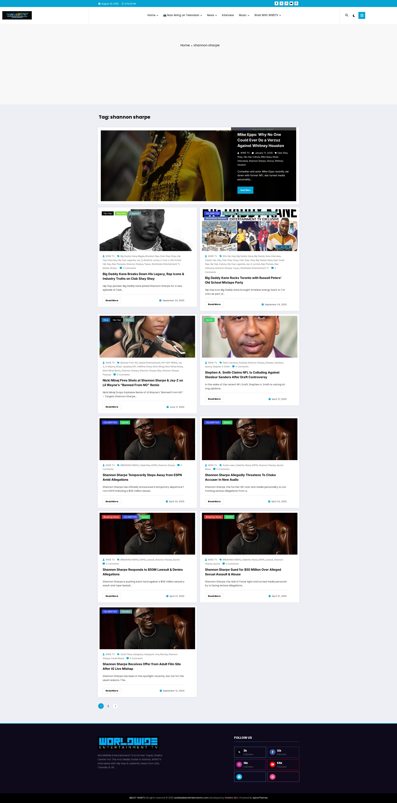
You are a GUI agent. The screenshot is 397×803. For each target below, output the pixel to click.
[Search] (346, 15)
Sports (209, 320)
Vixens (129, 320)
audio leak (228, 465)
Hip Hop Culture (252, 156)
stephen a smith (221, 366)
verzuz (270, 161)
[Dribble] (283, 777)
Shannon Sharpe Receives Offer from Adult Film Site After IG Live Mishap (142, 666)
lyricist (256, 264)
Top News (229, 213)
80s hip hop (229, 256)
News (210, 15)
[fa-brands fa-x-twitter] (281, 3)
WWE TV (245, 152)
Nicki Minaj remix (112, 370)
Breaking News (111, 517)
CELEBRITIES (242, 129)
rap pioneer (267, 264)
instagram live (151, 654)
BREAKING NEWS (129, 465)
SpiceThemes (260, 797)
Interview (228, 15)
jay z (139, 260)
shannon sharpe (257, 161)
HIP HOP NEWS (169, 362)
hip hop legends (127, 260)
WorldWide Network (216, 218)
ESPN (154, 465)
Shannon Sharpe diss (150, 370)
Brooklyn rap (152, 256)
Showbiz (261, 129)
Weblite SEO (231, 797)
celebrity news (243, 465)
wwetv (113, 268)
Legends (134, 213)
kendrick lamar (151, 260)
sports (208, 366)
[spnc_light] (354, 15)
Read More (245, 190)
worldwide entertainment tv (254, 268)
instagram (138, 654)
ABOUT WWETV (137, 797)
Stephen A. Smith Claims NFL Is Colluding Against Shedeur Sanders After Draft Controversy (242, 375)
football (243, 362)
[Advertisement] (198, 73)
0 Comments (129, 268)
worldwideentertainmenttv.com (191, 797)
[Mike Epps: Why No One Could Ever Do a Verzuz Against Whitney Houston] (198, 165)
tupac (147, 264)
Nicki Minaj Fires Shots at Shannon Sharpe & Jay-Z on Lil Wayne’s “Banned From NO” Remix (143, 383)
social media (117, 658)
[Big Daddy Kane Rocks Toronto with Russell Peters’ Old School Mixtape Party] (249, 230)
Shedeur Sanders (274, 362)
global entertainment (149, 362)
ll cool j (164, 260)
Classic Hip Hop (213, 260)
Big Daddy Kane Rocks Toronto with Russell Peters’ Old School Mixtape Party (243, 280)
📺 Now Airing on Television (181, 15)
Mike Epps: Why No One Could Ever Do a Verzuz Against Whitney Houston (260, 140)
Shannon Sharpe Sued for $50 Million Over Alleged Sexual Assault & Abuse (243, 572)
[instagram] (286, 3)
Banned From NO (129, 362)
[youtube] (291, 3)
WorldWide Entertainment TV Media (257, 213)
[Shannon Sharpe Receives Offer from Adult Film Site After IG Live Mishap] (147, 628)
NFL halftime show (142, 366)
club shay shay (168, 256)
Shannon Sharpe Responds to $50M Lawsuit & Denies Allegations (143, 572)
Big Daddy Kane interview (267, 256)
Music (243, 15)
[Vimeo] (250, 777)
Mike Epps (266, 156)
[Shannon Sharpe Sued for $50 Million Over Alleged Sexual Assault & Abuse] (249, 533)
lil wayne (110, 366)
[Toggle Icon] (361, 15)
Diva (249, 129)
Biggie (141, 256)
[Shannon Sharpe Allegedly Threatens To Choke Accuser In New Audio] (249, 439)
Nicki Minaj (158, 366)
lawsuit (150, 559)
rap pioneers (118, 264)
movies (163, 654)
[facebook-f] (276, 3)
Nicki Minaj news (174, 366)
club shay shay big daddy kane (255, 260)
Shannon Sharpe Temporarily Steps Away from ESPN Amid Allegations (142, 477)
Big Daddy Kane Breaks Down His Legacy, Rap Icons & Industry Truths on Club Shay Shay (143, 276)
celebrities (145, 465)
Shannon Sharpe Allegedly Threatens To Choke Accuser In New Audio (240, 477)
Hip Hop (108, 213)
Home (151, 15)
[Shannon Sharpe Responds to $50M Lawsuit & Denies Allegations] (147, 533)
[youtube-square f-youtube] (296, 3)
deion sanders (230, 362)
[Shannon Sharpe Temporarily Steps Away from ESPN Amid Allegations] (147, 439)
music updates (123, 366)
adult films (126, 654)
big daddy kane (128, 256)
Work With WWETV (266, 15)
